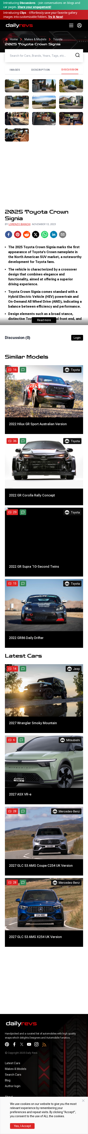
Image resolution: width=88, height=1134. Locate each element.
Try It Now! (55, 17)
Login (77, 337)
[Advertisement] (44, 175)
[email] (62, 234)
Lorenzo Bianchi (19, 224)
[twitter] (35, 234)
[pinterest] (17, 234)
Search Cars (13, 1074)
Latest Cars (12, 1063)
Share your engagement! (34, 7)
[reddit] (26, 234)
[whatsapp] (44, 234)
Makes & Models (35, 39)
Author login (12, 1086)
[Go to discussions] (23, 370)
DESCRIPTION (40, 69)
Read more (44, 320)
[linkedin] (53, 234)
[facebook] (8, 234)
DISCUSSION (69, 69)
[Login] (79, 25)
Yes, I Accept (22, 1126)
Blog (7, 1080)
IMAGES (15, 69)
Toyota (57, 39)
